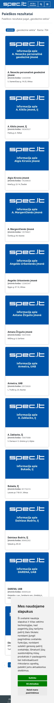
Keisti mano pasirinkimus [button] (32, 691)
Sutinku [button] (32, 678)
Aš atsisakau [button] (32, 684)
